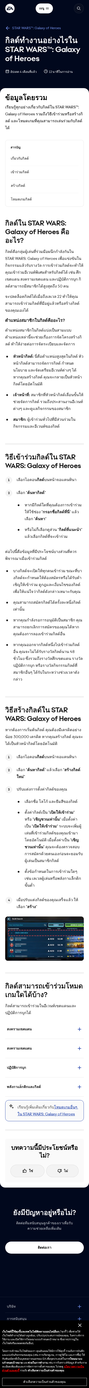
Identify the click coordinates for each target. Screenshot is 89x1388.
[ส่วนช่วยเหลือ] (10, 8)
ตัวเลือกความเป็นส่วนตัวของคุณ (44, 1381)
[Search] (79, 8)
